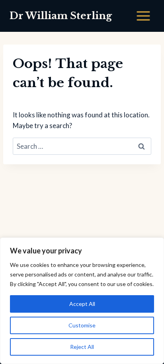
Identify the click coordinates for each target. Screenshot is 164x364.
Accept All (82, 303)
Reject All (82, 346)
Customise (82, 325)
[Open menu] (143, 16)
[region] (82, 300)
